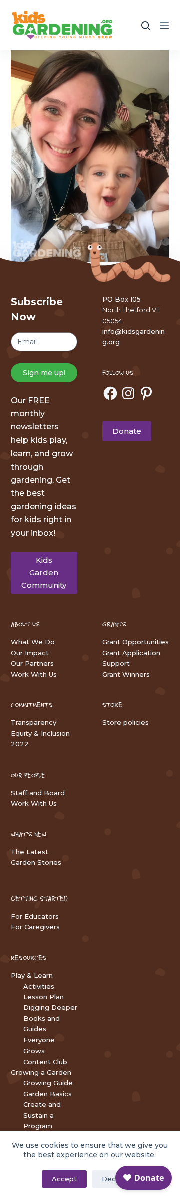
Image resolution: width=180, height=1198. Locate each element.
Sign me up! (44, 372)
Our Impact (30, 653)
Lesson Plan (44, 997)
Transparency (33, 722)
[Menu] (164, 25)
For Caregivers (35, 927)
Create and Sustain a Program (42, 1115)
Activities (39, 986)
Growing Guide (48, 1083)
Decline (115, 1179)
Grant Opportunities (135, 642)
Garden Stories (36, 862)
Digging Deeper (51, 1007)
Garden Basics (48, 1094)
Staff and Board (38, 793)
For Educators (35, 916)
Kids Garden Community (44, 572)
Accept (64, 1179)
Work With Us (34, 674)
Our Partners (32, 663)
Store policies (125, 722)
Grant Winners (126, 674)
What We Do (33, 642)
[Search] (146, 25)
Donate (127, 431)
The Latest (29, 852)
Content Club (46, 1062)
